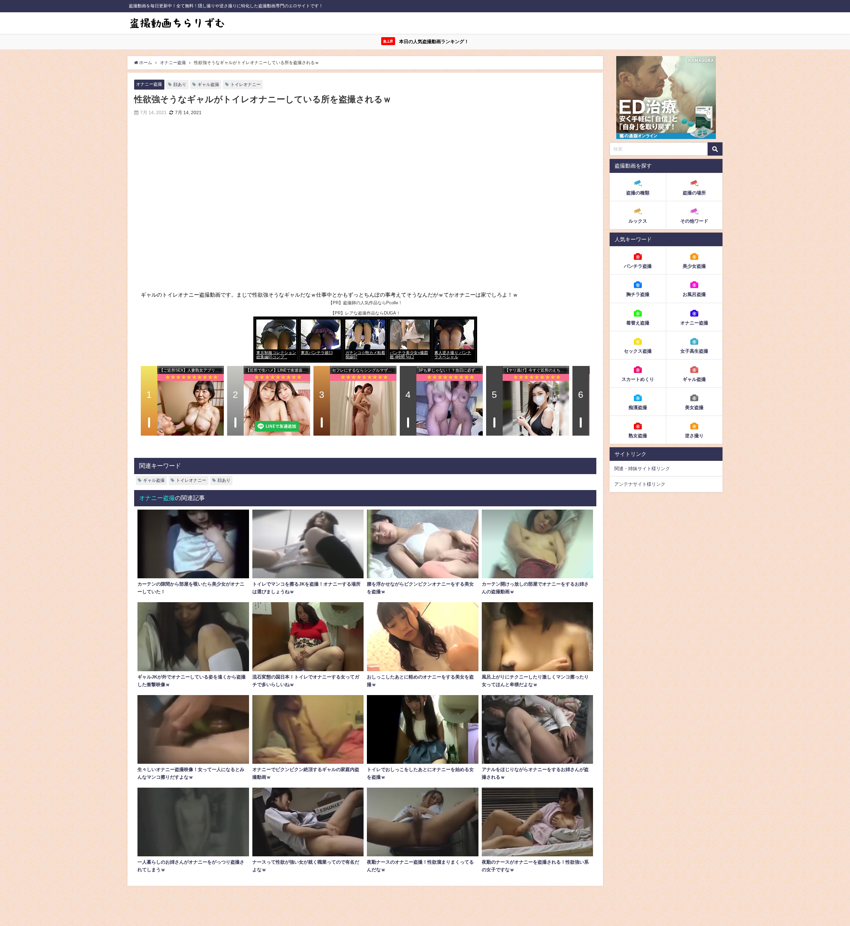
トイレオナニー (245, 84)
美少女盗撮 (694, 266)
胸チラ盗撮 (637, 294)
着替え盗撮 (637, 322)
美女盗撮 (694, 407)
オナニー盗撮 (149, 84)
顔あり (179, 84)
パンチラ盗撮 (638, 266)
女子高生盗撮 (694, 350)
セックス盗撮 (638, 350)
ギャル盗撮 (208, 84)
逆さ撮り (694, 435)
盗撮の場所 (694, 192)
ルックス (638, 221)
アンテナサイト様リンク (639, 484)
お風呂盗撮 (694, 294)
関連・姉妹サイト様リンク (642, 468)
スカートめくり (638, 379)
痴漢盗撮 (638, 407)
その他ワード (694, 221)
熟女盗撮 (638, 435)
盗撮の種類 (637, 192)
